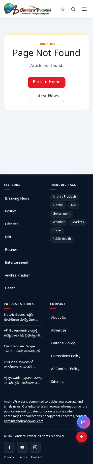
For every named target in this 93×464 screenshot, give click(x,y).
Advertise (58, 331)
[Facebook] (9, 447)
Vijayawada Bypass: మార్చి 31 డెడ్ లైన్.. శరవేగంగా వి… (23, 380)
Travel (57, 231)
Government (61, 214)
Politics (11, 211)
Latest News (46, 96)
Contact (36, 458)
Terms (22, 458)
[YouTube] (22, 447)
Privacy (9, 458)
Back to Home (47, 82)
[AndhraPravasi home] (27, 9)
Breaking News (17, 199)
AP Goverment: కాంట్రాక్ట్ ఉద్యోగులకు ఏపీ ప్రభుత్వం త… (23, 333)
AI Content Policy (65, 369)
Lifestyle (12, 224)
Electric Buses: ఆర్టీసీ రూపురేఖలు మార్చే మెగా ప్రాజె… (19, 317)
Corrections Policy (65, 356)
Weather (59, 222)
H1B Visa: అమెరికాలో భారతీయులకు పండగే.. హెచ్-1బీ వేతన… (18, 365)
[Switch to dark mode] (63, 9)
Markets (78, 222)
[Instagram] (35, 447)
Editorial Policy (63, 343)
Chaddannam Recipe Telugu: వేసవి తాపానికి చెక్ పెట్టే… (22, 349)
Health (10, 288)
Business (12, 250)
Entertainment (17, 263)
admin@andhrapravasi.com (23, 422)
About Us (58, 318)
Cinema (58, 205)
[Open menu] (84, 9)
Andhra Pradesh (18, 276)
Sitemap (57, 382)
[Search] (73, 9)
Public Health (62, 239)
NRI (8, 237)
